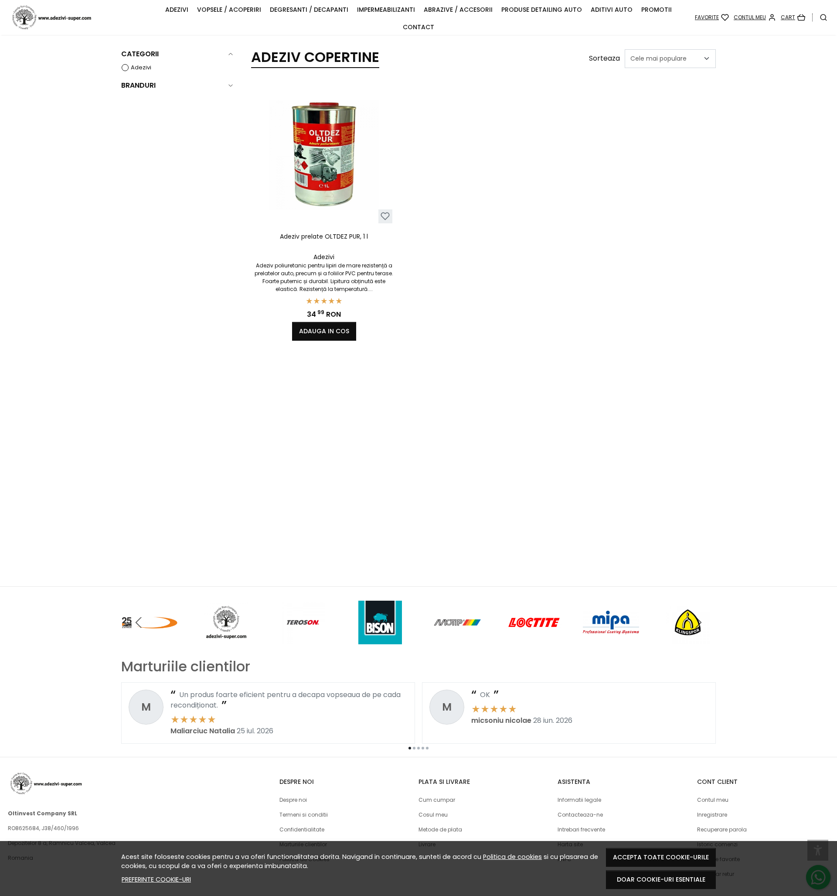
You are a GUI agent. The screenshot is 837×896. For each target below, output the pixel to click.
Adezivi (176, 9)
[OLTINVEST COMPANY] (226, 639)
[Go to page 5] (427, 748)
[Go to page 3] (418, 748)
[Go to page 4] (423, 748)
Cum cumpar (436, 800)
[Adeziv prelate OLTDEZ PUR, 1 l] (324, 155)
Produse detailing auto (541, 9)
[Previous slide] (138, 622)
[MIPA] (611, 639)
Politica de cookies (512, 856)
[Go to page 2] (414, 748)
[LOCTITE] (534, 639)
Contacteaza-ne (580, 814)
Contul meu (712, 800)
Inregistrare (712, 814)
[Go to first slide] (698, 622)
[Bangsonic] (149, 639)
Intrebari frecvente (581, 829)
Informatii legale (579, 800)
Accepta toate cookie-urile (661, 857)
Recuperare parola (722, 829)
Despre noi (293, 800)
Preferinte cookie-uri (156, 879)
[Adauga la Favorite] (385, 216)
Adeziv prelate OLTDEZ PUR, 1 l (324, 236)
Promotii (656, 9)
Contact (418, 27)
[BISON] (380, 639)
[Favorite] (712, 17)
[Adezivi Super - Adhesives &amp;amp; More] (80, 17)
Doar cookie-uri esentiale (661, 879)
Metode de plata (440, 829)
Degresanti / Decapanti (309, 9)
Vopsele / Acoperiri (229, 9)
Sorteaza (604, 58)
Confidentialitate (301, 829)
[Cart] (793, 17)
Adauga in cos (324, 331)
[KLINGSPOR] (688, 639)
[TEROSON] (303, 639)
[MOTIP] (457, 639)
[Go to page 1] (409, 748)
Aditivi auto (612, 9)
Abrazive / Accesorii (458, 9)
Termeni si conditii (303, 814)
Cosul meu (433, 814)
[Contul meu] (755, 17)
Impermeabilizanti (386, 9)
